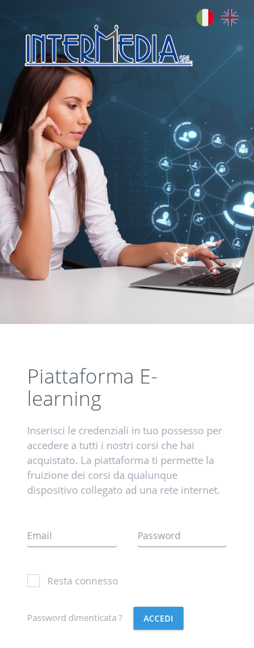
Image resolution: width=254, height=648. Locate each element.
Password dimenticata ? (75, 617)
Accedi (158, 618)
